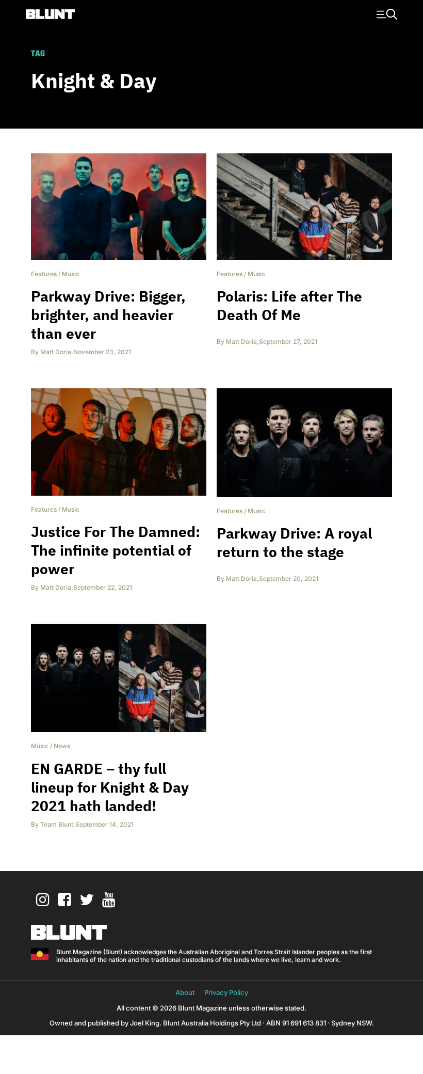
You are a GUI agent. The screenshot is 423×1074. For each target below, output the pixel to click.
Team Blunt (56, 824)
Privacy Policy (226, 992)
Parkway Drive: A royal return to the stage (294, 542)
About (184, 992)
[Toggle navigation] (385, 13)
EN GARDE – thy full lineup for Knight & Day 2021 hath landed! (110, 787)
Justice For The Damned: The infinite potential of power (115, 550)
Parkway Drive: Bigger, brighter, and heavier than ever (108, 315)
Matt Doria (55, 352)
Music (70, 274)
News (62, 746)
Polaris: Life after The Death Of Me (289, 305)
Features (44, 274)
